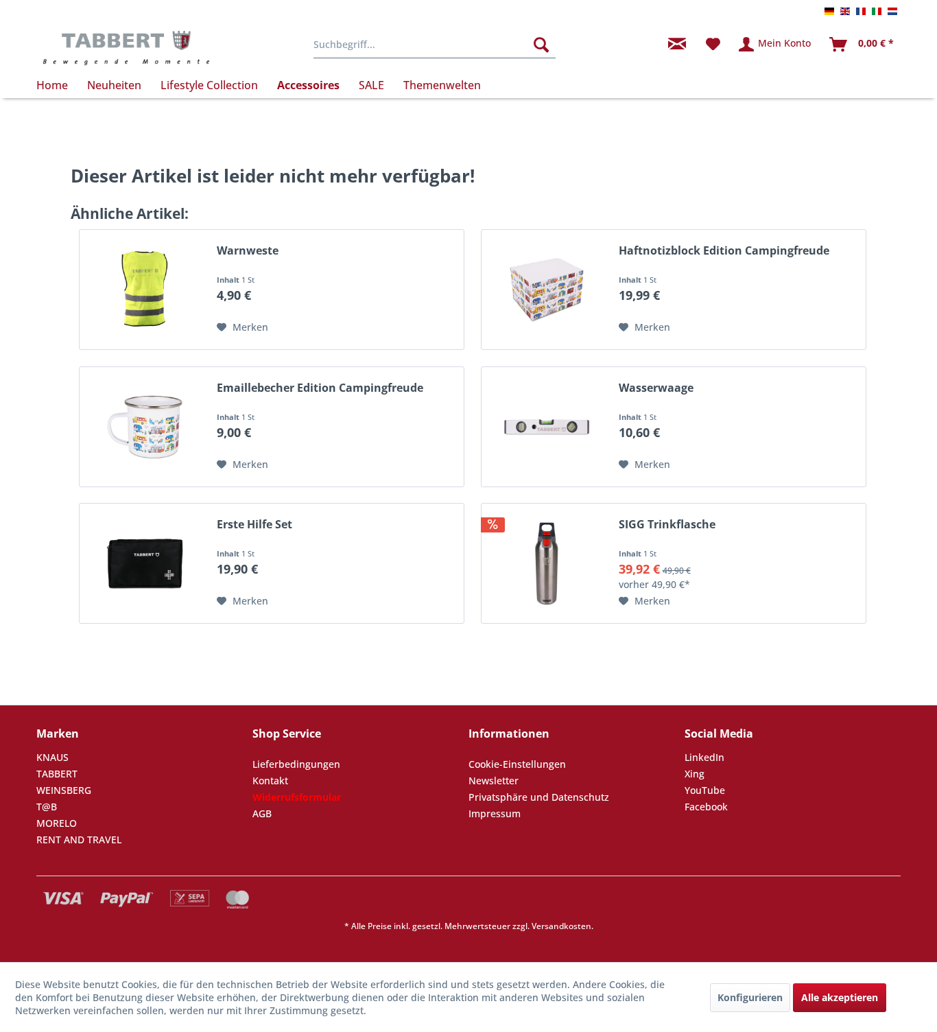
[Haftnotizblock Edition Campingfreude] (546, 290)
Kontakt (270, 780)
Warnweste (247, 251)
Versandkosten (561, 926)
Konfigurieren (750, 997)
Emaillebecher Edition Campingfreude (320, 388)
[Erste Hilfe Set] (144, 563)
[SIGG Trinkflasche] (546, 563)
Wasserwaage (656, 388)
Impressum (494, 813)
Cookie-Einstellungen (517, 764)
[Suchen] (541, 44)
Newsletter (493, 780)
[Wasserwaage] (546, 427)
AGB (262, 813)
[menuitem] (434, 44)
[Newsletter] (677, 44)
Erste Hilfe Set (254, 524)
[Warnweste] (144, 290)
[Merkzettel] (713, 44)
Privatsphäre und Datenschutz (538, 797)
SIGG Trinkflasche (667, 524)
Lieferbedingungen (296, 764)
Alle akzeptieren (839, 997)
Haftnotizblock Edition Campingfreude (724, 251)
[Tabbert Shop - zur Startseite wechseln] (126, 48)
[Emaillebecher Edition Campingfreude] (144, 427)
